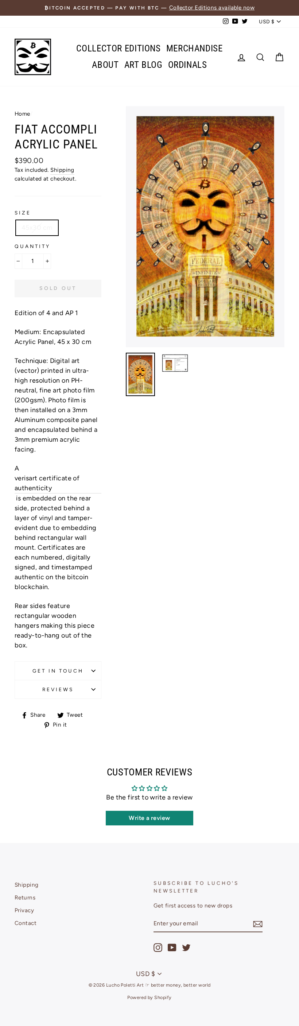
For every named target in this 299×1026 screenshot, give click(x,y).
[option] (149, 8)
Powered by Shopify (149, 997)
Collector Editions (118, 48)
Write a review (149, 817)
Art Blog (143, 64)
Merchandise (194, 48)
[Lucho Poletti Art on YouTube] (172, 947)
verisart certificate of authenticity (47, 483)
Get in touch (58, 671)
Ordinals (187, 64)
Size (23, 213)
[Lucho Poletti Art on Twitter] (186, 947)
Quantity (32, 246)
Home (22, 113)
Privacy (24, 910)
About (105, 64)
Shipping (62, 169)
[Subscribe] (258, 924)
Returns (25, 897)
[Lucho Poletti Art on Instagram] (158, 947)
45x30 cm (37, 228)
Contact (25, 922)
